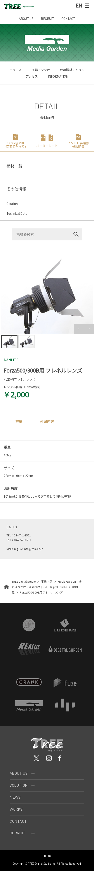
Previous (79, 329)
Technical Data (17, 213)
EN (79, 5)
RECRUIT (47, 18)
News (15, 797)
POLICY (47, 856)
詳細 (19, 421)
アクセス (32, 76)
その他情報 (16, 189)
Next (89, 329)
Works (16, 809)
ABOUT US (26, 18)
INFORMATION (58, 76)
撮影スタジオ (41, 70)
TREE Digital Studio (24, 581)
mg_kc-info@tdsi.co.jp (28, 549)
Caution (12, 203)
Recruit (17, 832)
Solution (19, 785)
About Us (19, 773)
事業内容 (46, 581)
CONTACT (68, 18)
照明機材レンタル (72, 70)
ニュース (16, 70)
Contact (18, 821)
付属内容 (47, 421)
